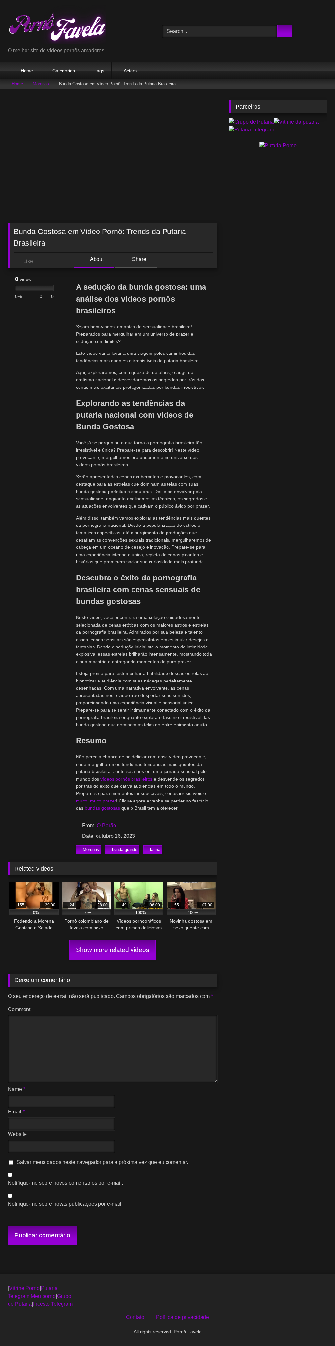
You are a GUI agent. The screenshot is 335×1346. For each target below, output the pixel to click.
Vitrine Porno (24, 1288)
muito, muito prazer (96, 800)
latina (155, 849)
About (96, 259)
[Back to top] (315, 1326)
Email (16, 1111)
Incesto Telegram (53, 1304)
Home (27, 70)
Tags (99, 70)
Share (138, 259)
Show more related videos (112, 949)
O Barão (106, 825)
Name (16, 1089)
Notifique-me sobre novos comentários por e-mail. (65, 1183)
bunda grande (124, 849)
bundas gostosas (102, 808)
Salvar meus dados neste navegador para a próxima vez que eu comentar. (102, 1162)
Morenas (41, 83)
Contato (135, 1317)
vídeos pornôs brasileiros (126, 779)
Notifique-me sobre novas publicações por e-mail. (65, 1204)
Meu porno (43, 1296)
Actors (130, 70)
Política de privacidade (182, 1317)
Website (17, 1134)
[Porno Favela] (75, 26)
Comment (19, 1009)
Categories (63, 70)
